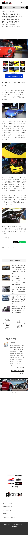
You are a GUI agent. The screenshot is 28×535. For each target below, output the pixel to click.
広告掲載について (7, 506)
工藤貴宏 (18, 27)
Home (14, 7)
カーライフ (23, 7)
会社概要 (5, 514)
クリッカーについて (8, 503)
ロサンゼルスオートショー (15, 247)
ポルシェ (4, 247)
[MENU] (25, 3)
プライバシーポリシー (9, 510)
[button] (27, 7)
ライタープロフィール (9, 517)
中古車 (4, 7)
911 (8, 247)
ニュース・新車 (10, 11)
